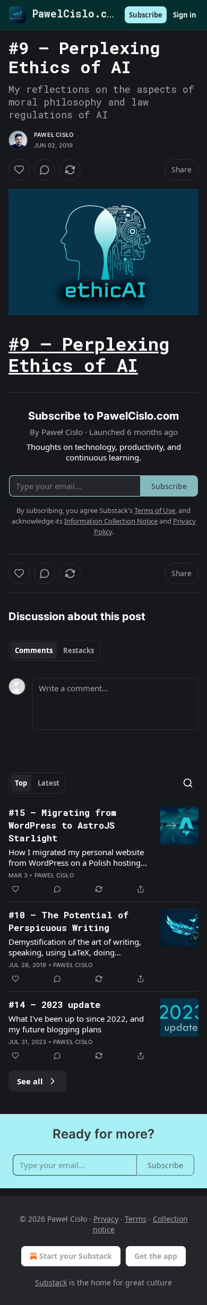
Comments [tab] (34, 650)
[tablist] (54, 650)
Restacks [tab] (78, 650)
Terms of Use (154, 510)
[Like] (19, 169)
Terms (135, 1219)
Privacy (105, 1219)
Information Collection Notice (111, 521)
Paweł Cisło (53, 134)
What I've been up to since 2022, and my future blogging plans (76, 1023)
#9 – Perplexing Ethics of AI (88, 354)
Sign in (184, 15)
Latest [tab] (48, 783)
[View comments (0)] (44, 169)
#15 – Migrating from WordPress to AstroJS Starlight (62, 825)
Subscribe (145, 15)
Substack (51, 1282)
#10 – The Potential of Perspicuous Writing (68, 921)
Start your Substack (75, 1256)
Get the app (155, 1256)
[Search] (188, 783)
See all (30, 1081)
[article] (103, 850)
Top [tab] (21, 783)
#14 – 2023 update (54, 1004)
